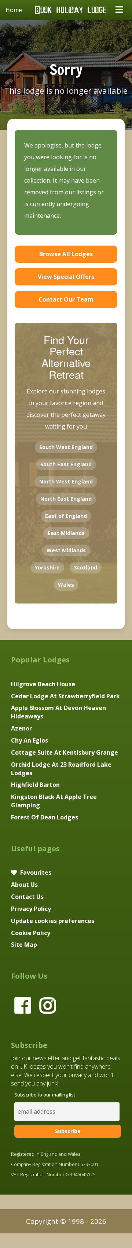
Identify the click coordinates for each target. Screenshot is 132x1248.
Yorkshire (47, 567)
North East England (66, 498)
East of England (66, 515)
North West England (66, 481)
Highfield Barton (35, 785)
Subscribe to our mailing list (44, 1094)
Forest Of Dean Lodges (44, 817)
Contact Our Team (66, 299)
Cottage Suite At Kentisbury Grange (64, 752)
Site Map (24, 945)
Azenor (21, 728)
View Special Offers (66, 277)
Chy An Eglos (29, 740)
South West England (66, 447)
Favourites (35, 872)
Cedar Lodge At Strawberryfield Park (65, 696)
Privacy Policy (31, 909)
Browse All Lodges (66, 254)
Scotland (85, 567)
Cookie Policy (30, 933)
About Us (24, 885)
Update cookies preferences (52, 921)
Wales (66, 584)
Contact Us (27, 897)
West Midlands (66, 550)
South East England (66, 464)
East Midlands (66, 533)
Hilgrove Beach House (43, 684)
